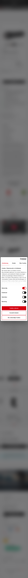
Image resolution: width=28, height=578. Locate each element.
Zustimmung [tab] (5, 263)
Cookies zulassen (14, 308)
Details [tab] (14, 263)
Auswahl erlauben (14, 312)
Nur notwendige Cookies (14, 317)
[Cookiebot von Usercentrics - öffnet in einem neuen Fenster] (20, 259)
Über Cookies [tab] (22, 263)
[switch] (24, 292)
